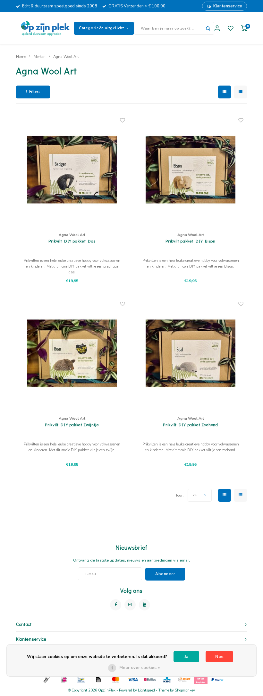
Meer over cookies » (139, 668)
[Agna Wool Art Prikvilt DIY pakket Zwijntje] (72, 353)
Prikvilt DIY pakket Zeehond (190, 424)
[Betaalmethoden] (46, 679)
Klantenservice (227, 6)
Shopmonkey (185, 690)
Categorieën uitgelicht (101, 28)
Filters (34, 91)
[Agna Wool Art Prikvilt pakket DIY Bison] (190, 169)
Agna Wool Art (66, 56)
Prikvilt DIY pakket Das (72, 240)
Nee (219, 657)
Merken (40, 56)
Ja (186, 657)
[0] (244, 28)
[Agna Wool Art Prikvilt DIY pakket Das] (72, 169)
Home (21, 56)
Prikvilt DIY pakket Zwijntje (72, 424)
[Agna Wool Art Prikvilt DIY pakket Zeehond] (190, 353)
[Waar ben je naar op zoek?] (207, 28)
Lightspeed (146, 690)
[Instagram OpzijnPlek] (130, 604)
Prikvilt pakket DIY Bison (190, 240)
